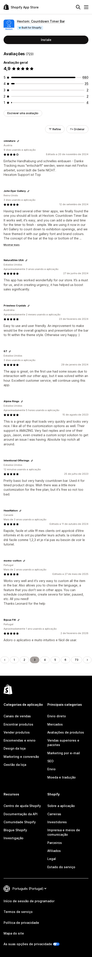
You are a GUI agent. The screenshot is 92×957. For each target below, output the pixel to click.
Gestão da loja (15, 764)
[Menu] (86, 7)
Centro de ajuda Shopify (22, 806)
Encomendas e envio (20, 740)
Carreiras (54, 814)
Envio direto (56, 716)
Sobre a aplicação (61, 806)
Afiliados (54, 851)
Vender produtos (17, 732)
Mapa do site (14, 933)
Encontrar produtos (18, 724)
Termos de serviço (18, 912)
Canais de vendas (17, 716)
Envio (51, 769)
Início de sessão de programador (29, 901)
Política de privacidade (21, 923)
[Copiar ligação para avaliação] (18, 141)
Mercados (55, 724)
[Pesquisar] (78, 7)
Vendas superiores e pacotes (63, 742)
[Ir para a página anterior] (4, 660)
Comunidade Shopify (20, 822)
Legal (51, 859)
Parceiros (54, 843)
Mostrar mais (12, 244)
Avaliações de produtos (65, 732)
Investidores (57, 822)
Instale (46, 40)
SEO (50, 761)
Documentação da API (21, 814)
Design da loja (14, 748)
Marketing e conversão (21, 756)
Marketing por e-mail (63, 753)
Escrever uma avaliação (22, 113)
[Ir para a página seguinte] (87, 660)
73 (76, 659)
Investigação (13, 838)
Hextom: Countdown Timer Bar (41, 21)
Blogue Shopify (15, 830)
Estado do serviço (61, 867)
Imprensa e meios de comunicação (63, 832)
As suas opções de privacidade (28, 944)
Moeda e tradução (61, 777)
